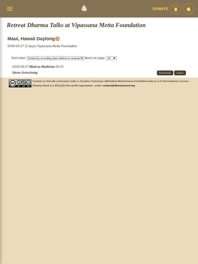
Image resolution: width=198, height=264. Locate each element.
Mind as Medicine (42, 67)
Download (165, 72)
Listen (180, 72)
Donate (160, 9)
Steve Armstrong (24, 73)
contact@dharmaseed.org (118, 85)
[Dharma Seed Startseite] (84, 8)
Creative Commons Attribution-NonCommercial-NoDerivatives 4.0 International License (134, 81)
